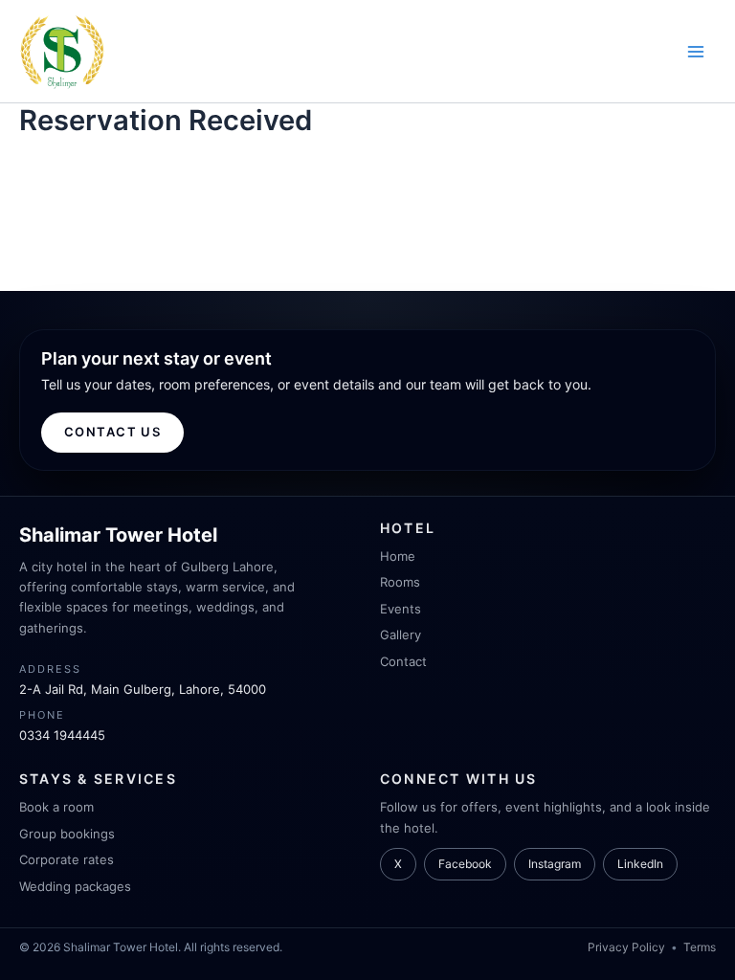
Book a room (56, 806)
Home (397, 556)
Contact (403, 661)
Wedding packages (75, 886)
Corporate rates (66, 859)
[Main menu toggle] (696, 52)
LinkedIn (640, 864)
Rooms (400, 582)
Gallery (400, 634)
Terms (699, 947)
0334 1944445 (62, 735)
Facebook (465, 864)
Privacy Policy (626, 947)
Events (400, 608)
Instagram (554, 864)
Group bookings (67, 833)
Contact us (112, 431)
